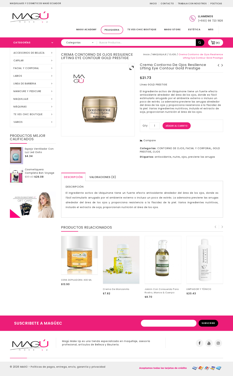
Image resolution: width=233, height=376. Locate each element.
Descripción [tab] (73, 177)
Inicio (153, 3)
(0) (218, 42)
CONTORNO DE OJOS (170, 148)
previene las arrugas (201, 157)
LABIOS (17, 76)
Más (211, 29)
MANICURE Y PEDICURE (27, 91)
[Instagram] (218, 343)
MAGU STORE (172, 29)
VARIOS (18, 122)
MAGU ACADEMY (86, 29)
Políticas (216, 3)
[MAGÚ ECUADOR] (29, 16)
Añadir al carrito (177, 125)
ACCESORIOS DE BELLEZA (29, 52)
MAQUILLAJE (20, 99)
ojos (184, 157)
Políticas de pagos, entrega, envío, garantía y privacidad (68, 366)
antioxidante (163, 157)
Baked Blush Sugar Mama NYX (221, 67)
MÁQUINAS (20, 106)
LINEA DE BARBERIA (24, 83)
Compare (149, 140)
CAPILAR (18, 60)
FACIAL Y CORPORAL (26, 68)
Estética (194, 29)
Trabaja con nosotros (192, 3)
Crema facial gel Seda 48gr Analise (217, 69)
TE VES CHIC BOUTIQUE (141, 29)
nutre (176, 157)
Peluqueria (112, 29)
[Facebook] (199, 343)
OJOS (172, 54)
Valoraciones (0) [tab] (102, 177)
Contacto (167, 3)
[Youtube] (209, 343)
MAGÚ (24, 366)
